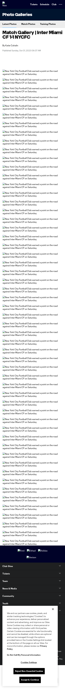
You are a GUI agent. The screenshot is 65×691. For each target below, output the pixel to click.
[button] (60, 4)
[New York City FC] (5, 4)
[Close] (53, 609)
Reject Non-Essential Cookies (29, 671)
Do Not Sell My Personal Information (24, 655)
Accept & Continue (30, 680)
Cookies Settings (29, 662)
